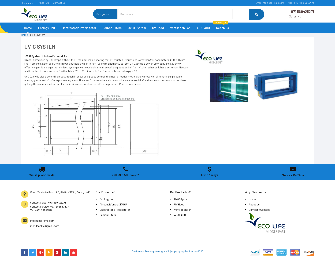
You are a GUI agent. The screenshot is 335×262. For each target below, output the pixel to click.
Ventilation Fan (180, 28)
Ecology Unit (46, 28)
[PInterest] (57, 252)
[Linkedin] (65, 252)
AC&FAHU (203, 28)
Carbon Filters (112, 28)
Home (28, 28)
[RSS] (49, 252)
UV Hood (158, 28)
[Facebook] (24, 252)
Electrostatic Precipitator (78, 28)
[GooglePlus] (40, 252)
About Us (254, 204)
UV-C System (137, 28)
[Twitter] (32, 252)
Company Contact (259, 209)
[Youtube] (73, 252)
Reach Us (222, 26)
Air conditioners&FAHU (113, 204)
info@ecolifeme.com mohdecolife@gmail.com (44, 223)
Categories (103, 14)
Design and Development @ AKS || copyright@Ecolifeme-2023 (167, 251)
